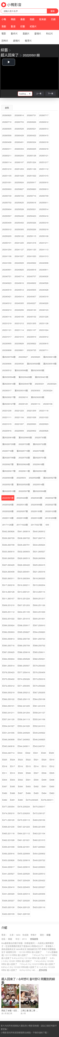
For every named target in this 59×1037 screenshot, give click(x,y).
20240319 (43, 296)
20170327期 (36, 524)
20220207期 (22, 511)
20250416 (43, 215)
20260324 (31, 142)
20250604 (6, 209)
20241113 (43, 249)
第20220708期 (8, 457)
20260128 (31, 155)
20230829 (19, 343)
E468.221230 (8, 826)
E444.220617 (8, 866)
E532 (27, 752)
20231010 (19, 336)
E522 (28, 759)
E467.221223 (24, 826)
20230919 (31, 336)
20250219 (43, 229)
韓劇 (13, 19)
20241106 (6, 256)
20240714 (19, 276)
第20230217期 (8, 397)
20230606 (6, 363)
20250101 (6, 242)
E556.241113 (24, 719)
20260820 (6, 115)
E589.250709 (24, 645)
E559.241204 (24, 712)
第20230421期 (41, 377)
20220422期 (22, 497)
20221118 (43, 410)
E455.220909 (24, 853)
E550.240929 (24, 732)
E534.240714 (8, 752)
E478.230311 (47, 799)
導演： (4, 934)
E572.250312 (8, 685)
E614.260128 (8, 591)
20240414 (19, 296)
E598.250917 (24, 625)
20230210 (23, 397)
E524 (12, 759)
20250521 (31, 209)
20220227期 (50, 504)
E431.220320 (8, 893)
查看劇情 (34, 938)
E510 (12, 773)
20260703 (19, 122)
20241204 (6, 249)
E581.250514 (8, 665)
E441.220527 (8, 873)
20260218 (43, 148)
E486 (28, 793)
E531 (35, 752)
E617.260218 (8, 585)
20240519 (6, 289)
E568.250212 (24, 692)
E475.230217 (39, 806)
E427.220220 (24, 900)
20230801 (19, 350)
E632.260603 (24, 551)
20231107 (31, 330)
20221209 (31, 410)
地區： (4, 938)
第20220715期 (23, 450)
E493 (28, 786)
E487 (20, 793)
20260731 (31, 115)
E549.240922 (39, 732)
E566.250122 (8, 699)
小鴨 (3, 19)
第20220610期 (39, 471)
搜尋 (53, 11)
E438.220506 (8, 880)
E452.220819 (24, 860)
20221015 (6, 424)
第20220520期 (23, 484)
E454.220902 (39, 853)
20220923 (43, 424)
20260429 (19, 135)
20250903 (6, 189)
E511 (4, 773)
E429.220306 (39, 893)
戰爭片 (28, 40)
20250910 (43, 182)
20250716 (31, 195)
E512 (52, 766)
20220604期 (7, 477)
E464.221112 (24, 833)
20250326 (31, 222)
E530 (43, 752)
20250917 (31, 182)
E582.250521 (39, 658)
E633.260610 (8, 551)
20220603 (21, 477)
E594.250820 (39, 632)
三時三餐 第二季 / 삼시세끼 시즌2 (35, 1010)
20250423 (31, 215)
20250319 (43, 222)
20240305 (19, 303)
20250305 (19, 229)
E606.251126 (39, 605)
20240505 (31, 289)
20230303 (35, 390)
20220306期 (36, 504)
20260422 (31, 135)
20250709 (43, 195)
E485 (36, 793)
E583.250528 (24, 658)
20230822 (31, 343)
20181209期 (50, 518)
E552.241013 (39, 726)
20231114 (19, 330)
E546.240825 (39, 739)
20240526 (43, 283)
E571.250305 (24, 685)
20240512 (19, 289)
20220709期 (38, 450)
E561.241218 (39, 705)
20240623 (6, 283)
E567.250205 (39, 692)
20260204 (19, 155)
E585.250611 (39, 652)
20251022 (31, 175)
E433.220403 (24, 887)
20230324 (51, 383)
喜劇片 (26, 33)
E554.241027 (8, 726)
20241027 (19, 256)
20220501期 (7, 497)
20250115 (31, 236)
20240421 (6, 296)
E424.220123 (24, 907)
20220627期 (7, 464)
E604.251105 (24, 611)
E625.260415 (39, 564)
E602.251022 (8, 618)
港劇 (3, 26)
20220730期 (40, 437)
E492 (36, 786)
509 (47, 524)
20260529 (19, 128)
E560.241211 (8, 712)
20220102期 (36, 518)
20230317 (6, 390)
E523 (20, 759)
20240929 (19, 262)
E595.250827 (24, 632)
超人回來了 (10, 54)
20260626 (31, 122)
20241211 (43, 242)
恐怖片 (4, 40)
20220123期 (50, 511)
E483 (52, 793)
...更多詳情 (42, 970)
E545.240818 (8, 746)
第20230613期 (49, 356)
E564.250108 (39, 699)
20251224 (31, 162)
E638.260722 (24, 538)
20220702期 (24, 457)
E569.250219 (8, 692)
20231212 (19, 323)
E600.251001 (39, 618)
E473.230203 (24, 813)
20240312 (6, 303)
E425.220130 (8, 907)
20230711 (43, 350)
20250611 (43, 202)
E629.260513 (24, 558)
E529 (51, 752)
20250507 (6, 215)
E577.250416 (24, 672)
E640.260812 (39, 531)
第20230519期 (49, 363)
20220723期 (24, 444)
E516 (20, 766)
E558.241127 (39, 712)
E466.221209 (39, 826)
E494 (20, 786)
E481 (12, 799)
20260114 (6, 162)
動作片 (14, 33)
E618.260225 (39, 578)
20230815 (43, 343)
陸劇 (32, 19)
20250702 (6, 202)
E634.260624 (39, 544)
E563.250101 (8, 705)
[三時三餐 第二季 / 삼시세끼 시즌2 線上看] (29, 996)
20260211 (6, 155)
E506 (44, 773)
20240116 (6, 316)
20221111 (6, 417)
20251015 (43, 175)
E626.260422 (24, 564)
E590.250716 (8, 645)
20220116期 (7, 518)
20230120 (23, 403)
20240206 (19, 309)
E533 (20, 752)
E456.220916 (8, 853)
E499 (44, 779)
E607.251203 (24, 605)
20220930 (31, 424)
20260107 (19, 162)
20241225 (19, 242)
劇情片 (16, 40)
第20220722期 (39, 444)
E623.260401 (24, 571)
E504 (4, 779)
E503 (12, 779)
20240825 (19, 269)
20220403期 (36, 497)
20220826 (43, 430)
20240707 (31, 276)
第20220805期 (25, 437)
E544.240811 (24, 746)
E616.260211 (24, 585)
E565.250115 (24, 699)
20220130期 (36, 511)
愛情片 (37, 33)
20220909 (19, 430)
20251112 (43, 169)
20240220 (43, 303)
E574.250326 (24, 679)
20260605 (6, 128)
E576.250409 (39, 672)
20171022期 (22, 524)
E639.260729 (8, 538)
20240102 (31, 316)
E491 (44, 786)
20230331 (39, 383)
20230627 (23, 356)
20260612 (43, 122)
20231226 (43, 316)
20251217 (43, 162)
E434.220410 (8, 887)
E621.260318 (39, 571)
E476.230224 (24, 806)
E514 (36, 766)
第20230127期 (8, 403)
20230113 (35, 403)
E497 (4, 786)
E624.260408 (8, 571)
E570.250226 (39, 685)
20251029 (19, 175)
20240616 (19, 283)
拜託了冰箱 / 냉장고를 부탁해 (14, 1010)
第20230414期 (8, 383)
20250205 (6, 236)
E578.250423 (8, 672)
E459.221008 (8, 846)
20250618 (31, 202)
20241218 (31, 242)
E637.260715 (39, 538)
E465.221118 (8, 833)
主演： (12, 934)
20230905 (6, 343)
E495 (12, 786)
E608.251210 (8, 605)
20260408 (6, 142)
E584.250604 (8, 658)
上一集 (38, 93)
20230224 (47, 390)
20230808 (6, 350)
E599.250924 (8, 625)
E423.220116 (39, 907)
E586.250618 (24, 652)
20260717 (43, 115)
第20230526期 (33, 363)
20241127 (19, 249)
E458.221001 (24, 846)
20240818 (31, 269)
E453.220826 (8, 860)
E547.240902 (24, 739)
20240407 (31, 296)
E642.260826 (8, 531)
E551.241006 (8, 732)
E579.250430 (39, 665)
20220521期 (7, 484)
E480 (20, 799)
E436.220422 (39, 880)
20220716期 (7, 450)
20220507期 (24, 491)
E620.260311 (8, 578)
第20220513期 (8, 491)
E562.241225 (24, 705)
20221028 (31, 417)
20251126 (31, 169)
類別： (43, 934)
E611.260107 (8, 598)
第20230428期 (25, 377)
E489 (4, 793)
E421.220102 (24, 913)
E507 (36, 773)
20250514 (43, 209)
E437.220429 (24, 880)
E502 (20, 779)
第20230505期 (37, 370)
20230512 (6, 370)
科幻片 (49, 33)
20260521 (31, 128)
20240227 (31, 303)
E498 (52, 779)
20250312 (6, 229)
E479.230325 (32, 799)
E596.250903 (8, 632)
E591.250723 (39, 638)
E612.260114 (39, 591)
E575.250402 (8, 679)
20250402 (19, 222)
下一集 (50, 93)
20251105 (6, 175)
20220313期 (22, 504)
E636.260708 (8, 544)
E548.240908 (8, 739)
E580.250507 (24, 665)
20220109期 (22, 518)
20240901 (6, 269)
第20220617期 (8, 471)
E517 (12, 766)
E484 (44, 793)
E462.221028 (8, 840)
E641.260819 (24, 531)
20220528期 (34, 477)
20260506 (6, 135)
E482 (4, 799)
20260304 (19, 148)
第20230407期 (25, 383)
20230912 (43, 336)
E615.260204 (39, 585)
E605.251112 (8, 611)
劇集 (7, 107)
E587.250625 (8, 652)
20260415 (43, 135)
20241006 (6, 262)
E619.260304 (24, 578)
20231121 (6, 330)
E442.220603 (39, 866)
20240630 (43, 276)
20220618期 (38, 464)
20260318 (43, 142)
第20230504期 (8, 377)
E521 (36, 759)
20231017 (6, 336)
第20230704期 (8, 356)
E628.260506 (39, 558)
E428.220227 (8, 900)
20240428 (43, 289)
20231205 (31, 323)
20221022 (43, 417)
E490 (52, 786)
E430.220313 (24, 893)
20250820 (31, 189)
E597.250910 (39, 625)
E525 (4, 759)
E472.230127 (39, 813)
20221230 (6, 410)
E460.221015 (39, 840)
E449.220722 (39, 860)
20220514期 (38, 484)
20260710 (6, 122)
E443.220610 (24, 866)
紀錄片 (33, 26)
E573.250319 (39, 679)
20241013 (43, 256)
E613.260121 (24, 591)
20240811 (43, 269)
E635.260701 (24, 544)
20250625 (19, 202)
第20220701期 (39, 457)
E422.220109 (8, 913)
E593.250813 (8, 638)
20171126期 (7, 524)
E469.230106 (39, 820)
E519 (52, 759)
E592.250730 (24, 638)
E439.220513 (39, 873)
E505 (52, 773)
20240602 (31, 283)
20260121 (43, 155)
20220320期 (7, 504)
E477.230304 (8, 806)
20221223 (19, 410)
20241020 (31, 256)
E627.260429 (8, 564)
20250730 (6, 195)
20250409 (6, 222)
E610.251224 (24, 598)
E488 (12, 793)
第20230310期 (21, 390)
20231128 (43, 323)
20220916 (6, 430)
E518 (4, 766)
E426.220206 (39, 900)
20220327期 (50, 497)
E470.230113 (24, 820)
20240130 (31, 309)
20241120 (31, 249)
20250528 (19, 209)
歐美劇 (42, 19)
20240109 (19, 316)
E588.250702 (39, 645)
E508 (28, 773)
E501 (28, 779)
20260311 (6, 148)
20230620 (35, 356)
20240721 (6, 276)
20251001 (6, 182)
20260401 (19, 142)
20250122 (19, 236)
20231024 (43, 330)
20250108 (43, 236)
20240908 (43, 262)
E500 (36, 779)
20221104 (19, 417)
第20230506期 (21, 370)
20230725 (31, 350)
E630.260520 (8, 558)
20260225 (31, 148)
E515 (28, 766)
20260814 (19, 115)
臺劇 (22, 19)
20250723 (19, 195)
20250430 (19, 215)
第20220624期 (23, 464)
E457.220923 (39, 846)
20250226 (31, 229)
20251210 (6, 169)
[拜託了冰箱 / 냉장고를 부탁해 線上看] (10, 996)
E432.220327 (39, 887)
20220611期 (24, 471)
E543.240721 (39, 746)
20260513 (43, 128)
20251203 (19, 169)
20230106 (47, 403)
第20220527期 (49, 477)
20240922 (31, 262)
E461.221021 (24, 840)
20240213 (6, 309)
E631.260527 (39, 551)
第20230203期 (37, 397)
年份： (18, 938)
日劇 (53, 19)
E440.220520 (24, 873)
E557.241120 (8, 719)
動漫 (13, 26)
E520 (44, 759)
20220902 (31, 430)
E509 (20, 773)
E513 (44, 766)
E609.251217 (39, 598)
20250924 (19, 182)
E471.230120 (8, 820)
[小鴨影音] (11, 4)
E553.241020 (24, 726)
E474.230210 (8, 813)
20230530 (19, 363)
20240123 (43, 309)
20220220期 (7, 511)
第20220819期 (8, 437)
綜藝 (22, 26)
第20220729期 (8, 444)
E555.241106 (39, 719)
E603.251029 (39, 611)
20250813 (43, 189)
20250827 (19, 189)
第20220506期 (39, 491)
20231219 (6, 323)
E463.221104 (39, 833)
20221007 (19, 424)
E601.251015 (24, 618)
